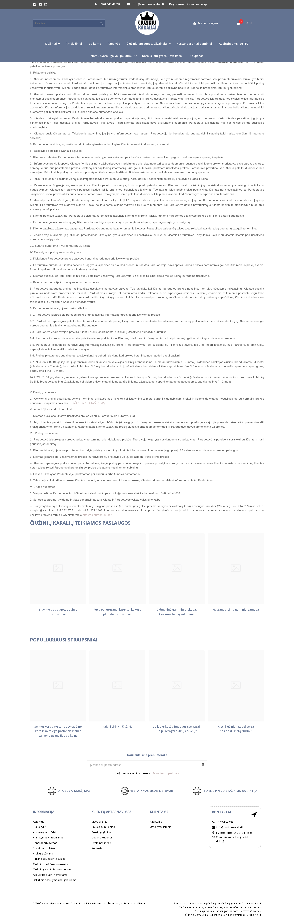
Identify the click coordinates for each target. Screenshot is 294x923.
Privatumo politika (44, 848)
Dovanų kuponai (102, 837)
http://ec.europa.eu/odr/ (97, 514)
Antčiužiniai (74, 43)
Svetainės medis (102, 843)
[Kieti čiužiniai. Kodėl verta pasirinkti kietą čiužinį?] (236, 685)
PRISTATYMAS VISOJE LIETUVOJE (151, 791)
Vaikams (95, 43)
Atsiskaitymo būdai (44, 832)
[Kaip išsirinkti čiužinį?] (117, 685)
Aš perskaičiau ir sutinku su (148, 773)
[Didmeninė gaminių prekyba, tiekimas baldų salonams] (177, 568)
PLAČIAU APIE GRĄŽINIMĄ (87, 403)
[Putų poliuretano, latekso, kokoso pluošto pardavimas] (117, 568)
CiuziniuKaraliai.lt (251, 903)
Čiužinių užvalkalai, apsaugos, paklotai (217, 911)
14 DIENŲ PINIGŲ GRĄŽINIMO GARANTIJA (229, 791)
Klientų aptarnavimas (111, 812)
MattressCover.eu (251, 911)
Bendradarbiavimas (45, 843)
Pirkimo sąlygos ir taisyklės (49, 858)
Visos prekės (99, 821)
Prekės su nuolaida (103, 827)
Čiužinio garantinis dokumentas (52, 869)
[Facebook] (34, 4)
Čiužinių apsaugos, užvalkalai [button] (147, 43)
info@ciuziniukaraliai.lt (147, 4)
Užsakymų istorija (160, 827)
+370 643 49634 (109, 4)
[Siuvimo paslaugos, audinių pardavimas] (58, 568)
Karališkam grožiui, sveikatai (162, 56)
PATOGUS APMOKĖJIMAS (73, 791)
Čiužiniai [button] (51, 43)
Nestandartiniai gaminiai (194, 43)
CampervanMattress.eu (247, 907)
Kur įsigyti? (39, 827)
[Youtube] (45, 4)
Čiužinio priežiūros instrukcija (50, 864)
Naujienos (196, 56)
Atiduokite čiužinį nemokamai (50, 875)
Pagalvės (114, 43)
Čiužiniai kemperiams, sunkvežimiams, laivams (205, 907)
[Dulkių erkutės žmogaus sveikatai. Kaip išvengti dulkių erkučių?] (177, 685)
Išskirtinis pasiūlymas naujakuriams (54, 880)
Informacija (43, 812)
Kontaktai (97, 848)
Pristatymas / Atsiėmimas (48, 837)
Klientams (159, 812)
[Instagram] (40, 4)
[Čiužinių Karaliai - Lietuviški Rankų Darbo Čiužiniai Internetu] (147, 23)
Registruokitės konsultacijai (188, 4)
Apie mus (38, 821)
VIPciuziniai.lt (254, 915)
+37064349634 (224, 822)
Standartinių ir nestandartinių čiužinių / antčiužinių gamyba (207, 903)
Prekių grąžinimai (43, 853)
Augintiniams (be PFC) (234, 43)
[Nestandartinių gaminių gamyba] (236, 568)
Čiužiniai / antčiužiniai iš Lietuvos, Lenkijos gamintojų (215, 915)
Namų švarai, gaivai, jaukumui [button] (112, 56)
